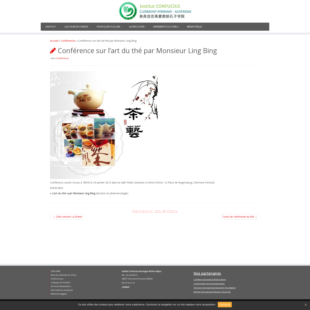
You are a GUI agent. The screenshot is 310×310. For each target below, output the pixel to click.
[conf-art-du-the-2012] (104, 125)
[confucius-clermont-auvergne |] (155, 11)
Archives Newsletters (61, 286)
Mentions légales (59, 293)
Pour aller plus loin (109, 26)
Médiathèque (194, 26)
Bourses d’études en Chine (63, 275)
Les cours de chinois (76, 26)
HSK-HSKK (55, 271)
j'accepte (225, 304)
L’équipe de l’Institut (60, 282)
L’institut (50, 26)
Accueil (54, 40)
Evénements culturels (166, 26)
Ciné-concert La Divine (67, 216)
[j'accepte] (305, 304)
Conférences (68, 40)
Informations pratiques (62, 290)
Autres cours (137, 26)
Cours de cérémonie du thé (239, 216)
